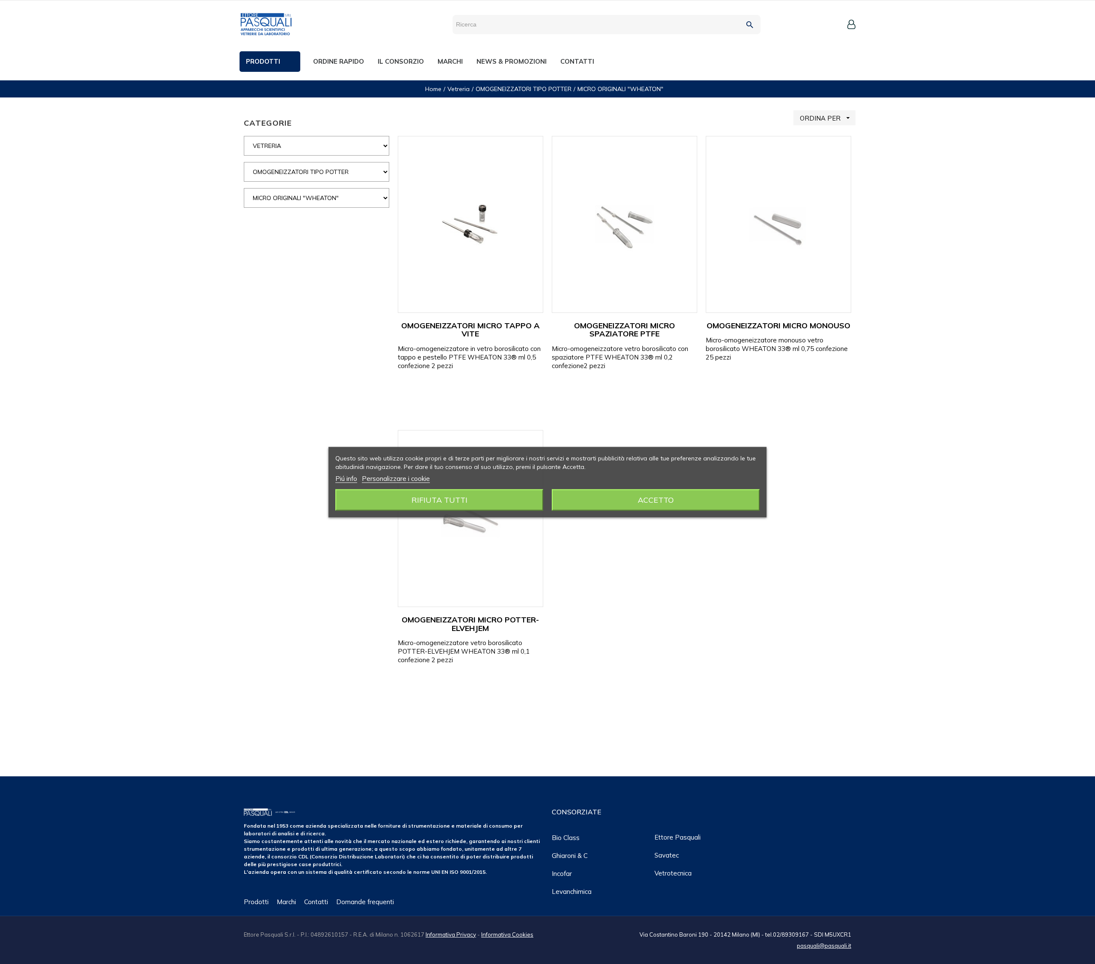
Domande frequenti (365, 902)
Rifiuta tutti (439, 499)
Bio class (566, 838)
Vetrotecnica (673, 873)
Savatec (666, 855)
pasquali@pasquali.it (824, 945)
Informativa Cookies (507, 934)
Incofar (562, 874)
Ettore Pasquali (677, 837)
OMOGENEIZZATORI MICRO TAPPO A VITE (470, 330)
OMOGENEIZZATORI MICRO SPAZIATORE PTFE (624, 330)
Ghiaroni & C (570, 856)
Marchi (286, 902)
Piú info (346, 478)
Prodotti (256, 902)
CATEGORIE (268, 123)
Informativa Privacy (451, 934)
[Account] (851, 24)
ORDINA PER (826, 118)
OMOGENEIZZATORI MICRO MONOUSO (778, 325)
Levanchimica (572, 891)
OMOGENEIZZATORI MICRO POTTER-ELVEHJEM (470, 624)
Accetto (656, 499)
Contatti (316, 902)
